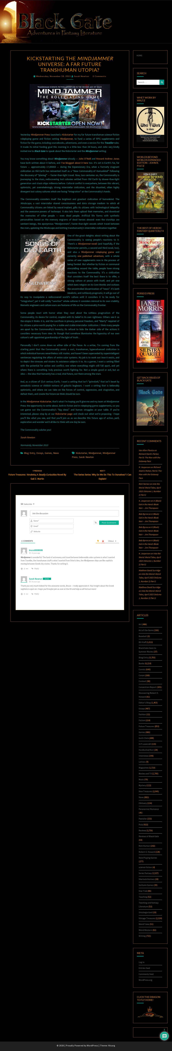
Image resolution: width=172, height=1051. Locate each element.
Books (141, 663)
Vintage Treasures (147, 918)
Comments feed (146, 974)
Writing (142, 936)
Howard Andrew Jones (107, 158)
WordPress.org (145, 980)
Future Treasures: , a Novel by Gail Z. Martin (37, 475)
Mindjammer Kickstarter (39, 401)
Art (140, 624)
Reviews (142, 830)
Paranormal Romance (149, 809)
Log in (141, 962)
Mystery (142, 785)
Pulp (141, 824)
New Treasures (145, 791)
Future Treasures (146, 726)
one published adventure (90, 256)
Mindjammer (66, 138)
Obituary (143, 803)
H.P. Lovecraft (145, 744)
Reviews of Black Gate (149, 836)
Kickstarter (67, 134)
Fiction (142, 720)
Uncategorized (145, 912)
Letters (142, 761)
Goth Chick (144, 738)
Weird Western (145, 930)
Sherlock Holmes (146, 879)
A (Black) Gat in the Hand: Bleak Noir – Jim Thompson (150, 504)
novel (87, 243)
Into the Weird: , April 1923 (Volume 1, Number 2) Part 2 (150, 578)
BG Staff (142, 642)
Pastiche (143, 818)
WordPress (92, 1045)
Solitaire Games (146, 885)
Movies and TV (145, 773)
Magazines (143, 767)
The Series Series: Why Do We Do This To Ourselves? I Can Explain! (102, 475)
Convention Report (147, 687)
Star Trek (143, 891)
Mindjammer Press (40, 134)
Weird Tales (144, 924)
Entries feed (144, 968)
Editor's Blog (145, 702)
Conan (142, 675)
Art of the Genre (146, 630)
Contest (142, 681)
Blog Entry (29, 453)
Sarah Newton (81, 76)
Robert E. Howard (147, 851)
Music (141, 779)
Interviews (143, 755)
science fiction (145, 867)
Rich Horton (144, 845)
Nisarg (111, 1045)
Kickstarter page (63, 413)
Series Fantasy (145, 873)
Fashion (142, 714)
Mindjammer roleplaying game (97, 252)
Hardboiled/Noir (146, 749)
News (56, 453)
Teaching (143, 896)
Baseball (143, 636)
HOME (139, 55)
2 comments (99, 76)
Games (48, 453)
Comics (142, 669)
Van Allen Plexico (146, 450)
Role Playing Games (148, 857)
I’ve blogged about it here (74, 162)
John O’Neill (84, 158)
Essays (39, 453)
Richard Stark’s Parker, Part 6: (149, 457)
